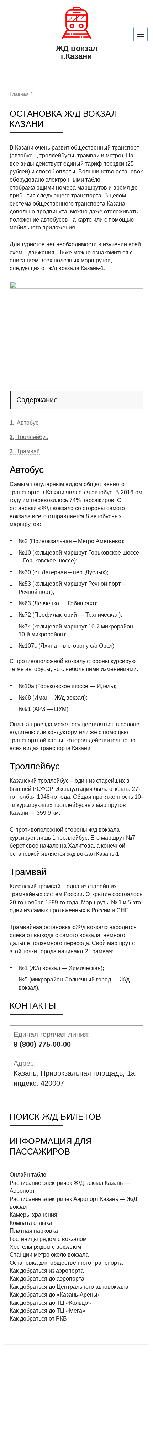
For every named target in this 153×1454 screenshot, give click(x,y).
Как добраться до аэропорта (47, 1279)
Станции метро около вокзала (49, 1255)
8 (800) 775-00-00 (42, 1044)
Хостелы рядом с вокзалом (45, 1247)
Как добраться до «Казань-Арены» (55, 1295)
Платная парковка (34, 1231)
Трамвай (25, 451)
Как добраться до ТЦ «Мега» (47, 1311)
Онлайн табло (28, 1175)
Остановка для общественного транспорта (66, 1263)
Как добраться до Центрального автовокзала (69, 1287)
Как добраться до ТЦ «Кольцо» (50, 1303)
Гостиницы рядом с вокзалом (48, 1239)
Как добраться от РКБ (38, 1319)
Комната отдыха (31, 1223)
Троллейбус (29, 437)
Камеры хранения (33, 1215)
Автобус (24, 423)
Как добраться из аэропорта (47, 1271)
